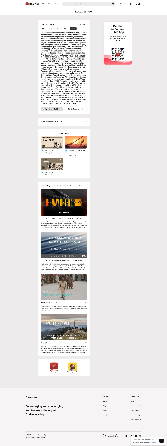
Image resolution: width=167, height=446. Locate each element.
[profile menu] (137, 4)
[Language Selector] (131, 4)
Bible (43, 4)
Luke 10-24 (50, 172)
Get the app (122, 4)
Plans (50, 4)
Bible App (54, 372)
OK (161, 441)
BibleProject (48, 153)
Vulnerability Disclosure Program (35, 437)
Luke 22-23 (51, 150)
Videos (57, 4)
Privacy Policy (42, 435)
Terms (49, 435)
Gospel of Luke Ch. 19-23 (77, 152)
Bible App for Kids (72, 372)
